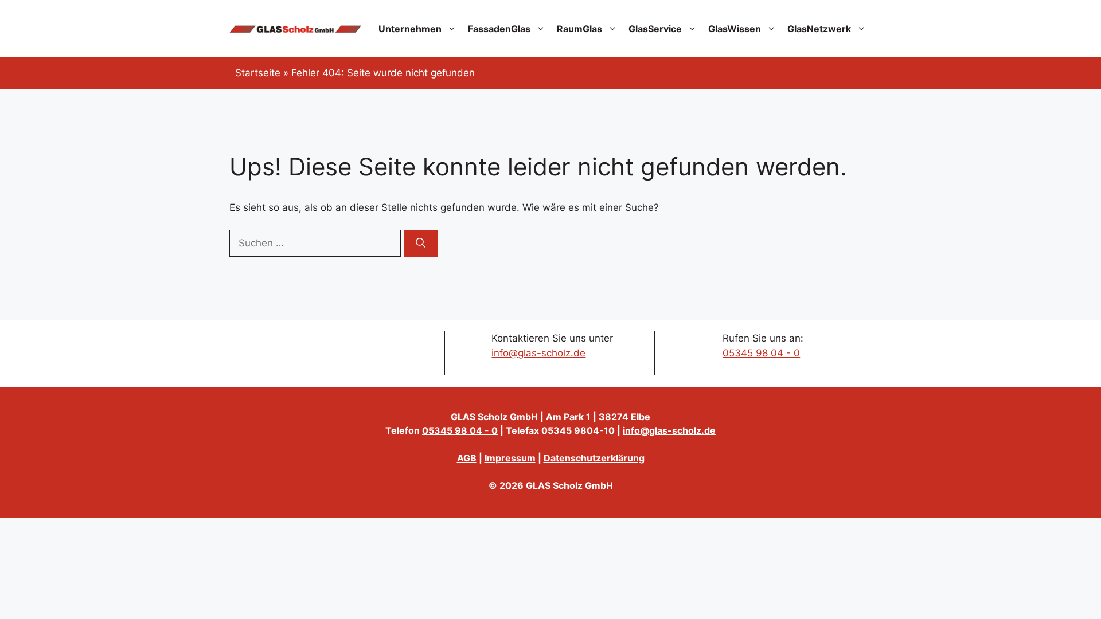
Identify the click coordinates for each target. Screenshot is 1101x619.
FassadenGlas (499, 28)
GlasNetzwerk (819, 28)
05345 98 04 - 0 (761, 353)
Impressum (510, 458)
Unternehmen (410, 28)
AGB (467, 458)
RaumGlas (579, 28)
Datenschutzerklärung (594, 458)
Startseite (257, 73)
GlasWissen (734, 28)
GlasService (655, 28)
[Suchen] (421, 243)
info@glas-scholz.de (538, 353)
